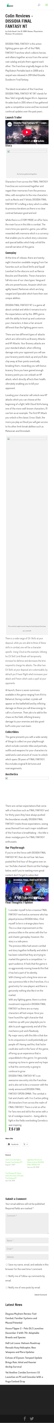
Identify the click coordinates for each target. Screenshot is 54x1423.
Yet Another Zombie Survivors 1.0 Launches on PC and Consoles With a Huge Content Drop (24, 1377)
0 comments (18, 34)
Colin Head (12, 31)
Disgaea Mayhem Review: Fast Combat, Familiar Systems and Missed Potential (21, 1318)
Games (30, 31)
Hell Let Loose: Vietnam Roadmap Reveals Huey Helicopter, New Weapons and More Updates (22, 1347)
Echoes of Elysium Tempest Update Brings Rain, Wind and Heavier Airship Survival (23, 1362)
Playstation (38, 31)
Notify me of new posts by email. (24, 1287)
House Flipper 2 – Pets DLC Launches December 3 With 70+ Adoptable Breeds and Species (24, 1333)
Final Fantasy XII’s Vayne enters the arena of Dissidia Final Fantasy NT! (14, 1175)
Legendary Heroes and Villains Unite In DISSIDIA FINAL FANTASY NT (35, 1162)
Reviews (8, 34)
